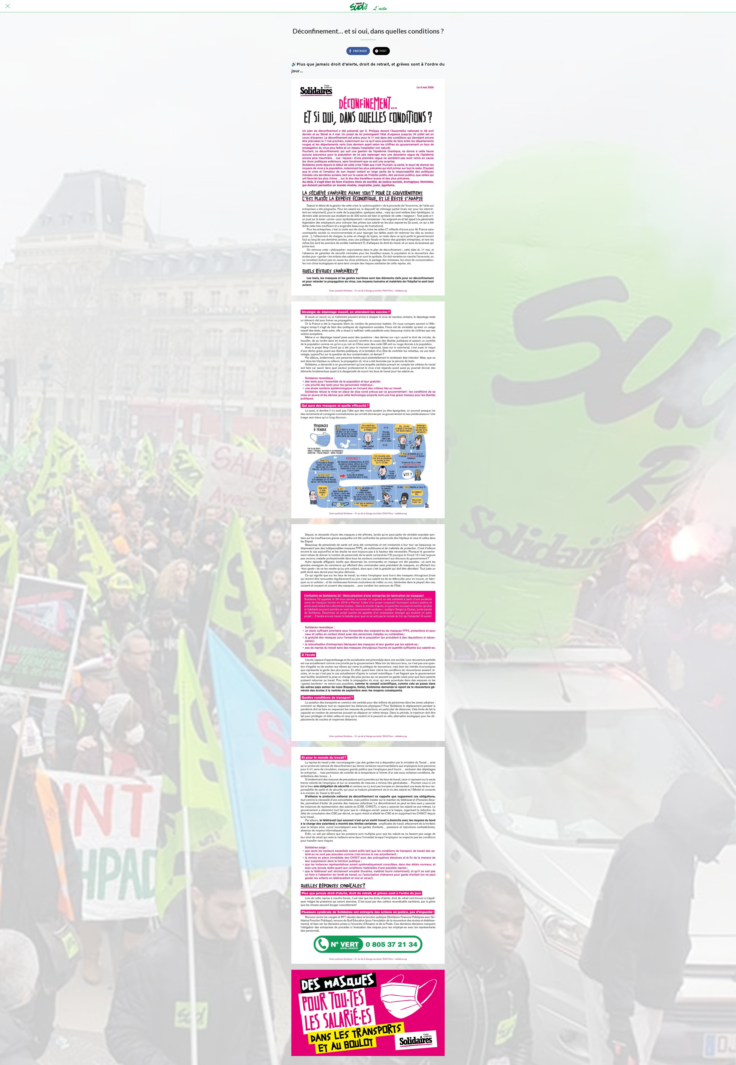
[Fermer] (7, 6)
